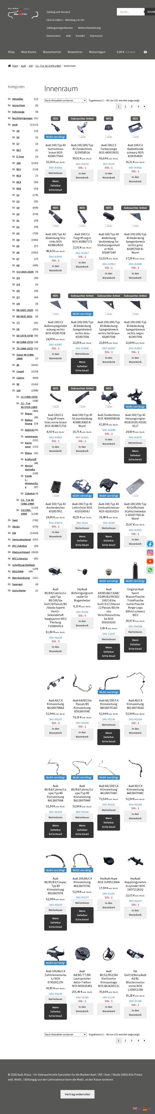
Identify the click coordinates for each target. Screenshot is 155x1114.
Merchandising (21, 577)
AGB (68, 35)
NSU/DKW (17, 571)
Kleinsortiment (21, 552)
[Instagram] (150, 552)
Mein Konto (28, 52)
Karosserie (28, 444)
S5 (17, 137)
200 (18, 163)
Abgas (28, 413)
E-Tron (20, 156)
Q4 (18, 284)
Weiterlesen (55, 173)
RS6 (18, 188)
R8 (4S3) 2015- (24, 316)
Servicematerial (21, 539)
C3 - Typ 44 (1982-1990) (27, 501)
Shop (11, 52)
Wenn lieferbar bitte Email (55, 185)
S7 (17, 143)
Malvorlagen (97, 52)
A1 (17, 220)
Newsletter (75, 52)
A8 (17, 265)
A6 (17, 252)
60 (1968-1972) (24, 342)
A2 (17, 227)
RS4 (18, 182)
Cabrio (20, 377)
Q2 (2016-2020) (25, 271)
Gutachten (18, 105)
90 (17, 384)
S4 (17, 207)
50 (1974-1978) (24, 335)
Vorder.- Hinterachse (31, 481)
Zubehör (30, 493)
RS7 (18, 150)
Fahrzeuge (18, 111)
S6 (17, 214)
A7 (17, 259)
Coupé (20, 371)
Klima (28, 453)
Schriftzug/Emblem (23, 565)
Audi (23, 65)
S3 (17, 201)
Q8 (18, 303)
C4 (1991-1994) (26, 512)
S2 (17, 195)
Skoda (16, 526)
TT (18, 322)
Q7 (18, 297)
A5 (17, 246)
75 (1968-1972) (24, 348)
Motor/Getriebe (30, 467)
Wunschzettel (52, 52)
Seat (15, 520)
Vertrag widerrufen (77, 1094)
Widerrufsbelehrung (89, 27)
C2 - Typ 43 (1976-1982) (48, 65)
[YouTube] (150, 561)
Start (15, 65)
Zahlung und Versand (58, 12)
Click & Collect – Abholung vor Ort (65, 20)
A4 (17, 239)
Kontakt (80, 35)
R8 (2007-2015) (24, 310)
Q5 (18, 290)
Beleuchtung (29, 421)
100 (31, 65)
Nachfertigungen (22, 118)
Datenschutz (53, 35)
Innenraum (31, 436)
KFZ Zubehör (19, 546)
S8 (17, 131)
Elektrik (29, 430)
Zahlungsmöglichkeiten (59, 27)
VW (14, 533)
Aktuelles (17, 99)
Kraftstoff (30, 459)
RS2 (18, 169)
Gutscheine (19, 590)
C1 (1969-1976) (29, 397)
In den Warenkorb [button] (82, 175)
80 (17, 365)
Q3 (18, 278)
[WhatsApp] (150, 570)
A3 (17, 233)
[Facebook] (150, 544)
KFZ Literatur (20, 558)
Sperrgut (17, 584)
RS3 (18, 175)
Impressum (96, 35)
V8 (17, 329)
